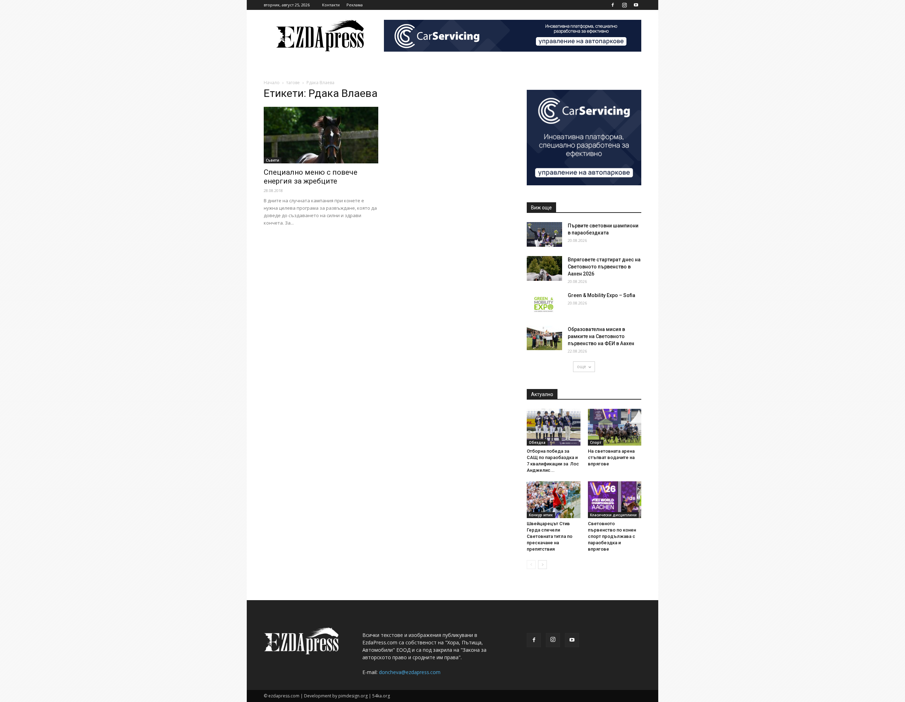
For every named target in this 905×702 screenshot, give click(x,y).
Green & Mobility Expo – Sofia (601, 295)
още (581, 367)
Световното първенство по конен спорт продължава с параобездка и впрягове (612, 536)
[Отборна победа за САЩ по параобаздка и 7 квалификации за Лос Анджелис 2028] (553, 427)
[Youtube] (636, 5)
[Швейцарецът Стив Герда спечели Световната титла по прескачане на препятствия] (553, 499)
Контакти (331, 4)
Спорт (595, 442)
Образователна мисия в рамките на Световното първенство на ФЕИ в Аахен (601, 336)
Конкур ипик (541, 514)
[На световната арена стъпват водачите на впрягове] (615, 427)
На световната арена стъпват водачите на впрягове (611, 457)
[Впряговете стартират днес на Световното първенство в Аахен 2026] (544, 268)
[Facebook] (612, 5)
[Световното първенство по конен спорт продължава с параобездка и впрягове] (615, 499)
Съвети (272, 160)
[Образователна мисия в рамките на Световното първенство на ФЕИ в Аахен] (544, 338)
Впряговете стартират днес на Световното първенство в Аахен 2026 (604, 267)
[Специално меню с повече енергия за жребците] (321, 135)
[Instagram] (624, 5)
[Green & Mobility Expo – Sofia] (544, 304)
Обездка (537, 442)
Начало (272, 83)
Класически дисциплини (613, 514)
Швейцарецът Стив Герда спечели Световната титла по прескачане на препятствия (549, 536)
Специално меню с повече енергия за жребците (310, 176)
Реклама (354, 4)
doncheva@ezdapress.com (409, 672)
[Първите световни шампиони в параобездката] (544, 234)
